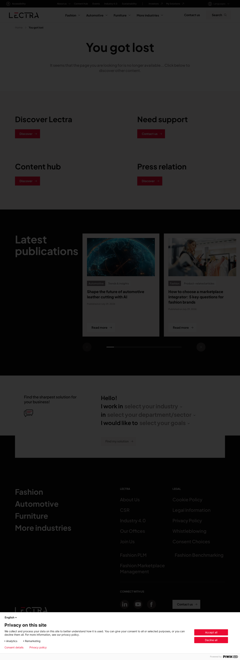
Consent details (13, 647)
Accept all (211, 632)
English (9, 617)
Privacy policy (38, 647)
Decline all (211, 640)
